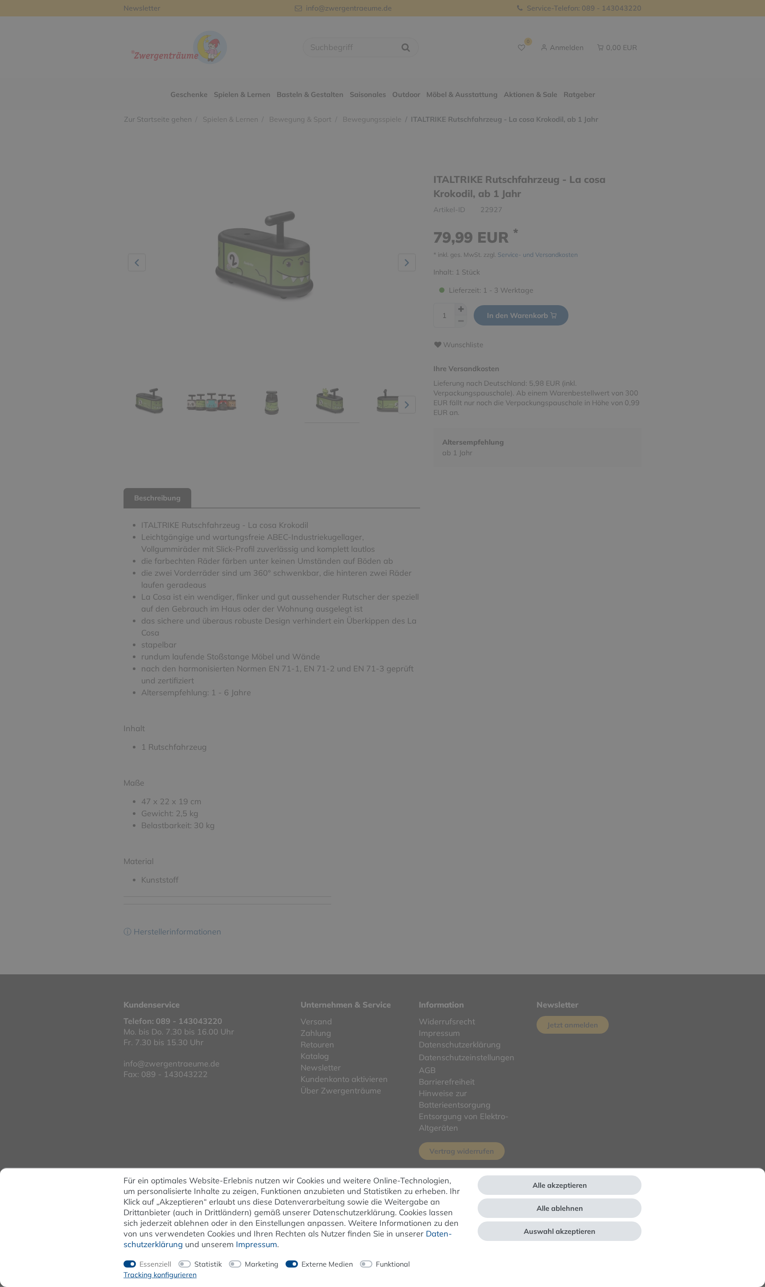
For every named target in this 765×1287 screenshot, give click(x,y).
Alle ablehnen (560, 1208)
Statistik (208, 1264)
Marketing (261, 1264)
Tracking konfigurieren (160, 1274)
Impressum (256, 1244)
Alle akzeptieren (560, 1185)
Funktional (393, 1264)
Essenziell (155, 1264)
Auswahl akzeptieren (559, 1231)
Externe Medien (327, 1264)
